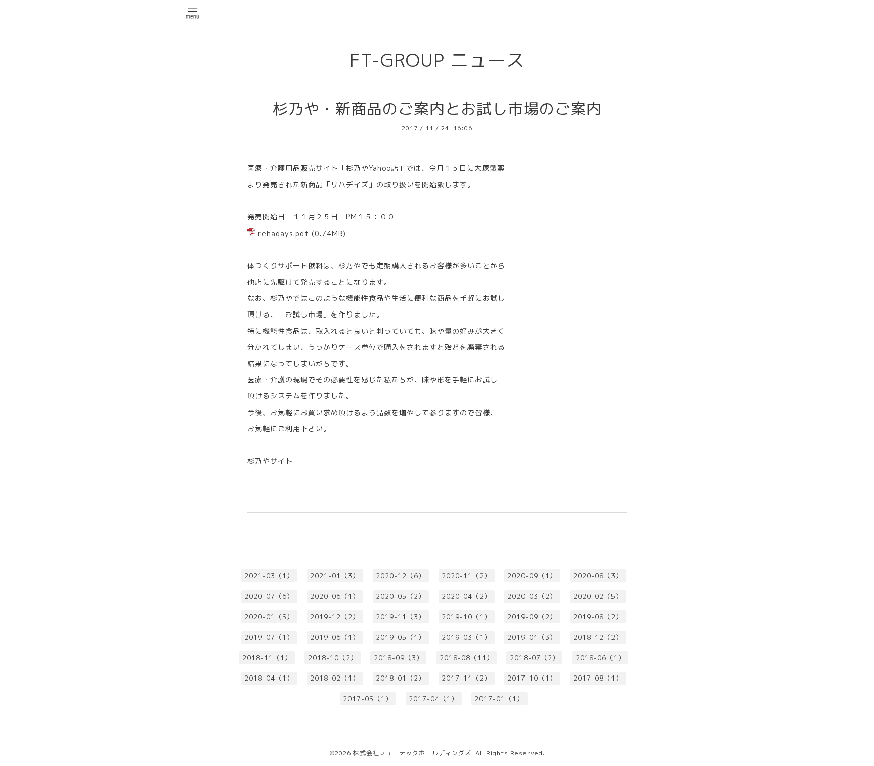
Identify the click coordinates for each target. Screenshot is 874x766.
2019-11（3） (400, 616)
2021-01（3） (335, 575)
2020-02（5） (598, 596)
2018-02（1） (335, 678)
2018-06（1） (600, 657)
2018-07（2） (534, 657)
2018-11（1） (267, 657)
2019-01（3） (532, 637)
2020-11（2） (466, 575)
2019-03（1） (466, 637)
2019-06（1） (335, 637)
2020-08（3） (598, 575)
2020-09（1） (532, 575)
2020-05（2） (400, 596)
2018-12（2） (598, 637)
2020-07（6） (269, 596)
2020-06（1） (335, 596)
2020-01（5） (269, 616)
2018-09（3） (398, 657)
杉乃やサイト (273, 461)
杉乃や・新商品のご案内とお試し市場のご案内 (437, 108)
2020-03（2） (532, 596)
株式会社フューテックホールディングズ (412, 753)
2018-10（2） (333, 657)
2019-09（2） (532, 616)
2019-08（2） (598, 616)
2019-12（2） (335, 616)
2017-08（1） (598, 678)
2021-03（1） (269, 575)
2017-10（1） (532, 678)
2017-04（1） (433, 698)
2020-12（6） (400, 575)
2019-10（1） (466, 616)
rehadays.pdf (283, 233)
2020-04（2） (466, 596)
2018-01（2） (400, 678)
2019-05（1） (400, 637)
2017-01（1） (499, 698)
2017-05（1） (367, 698)
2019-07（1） (269, 637)
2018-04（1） (269, 678)
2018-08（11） (467, 657)
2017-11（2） (466, 678)
